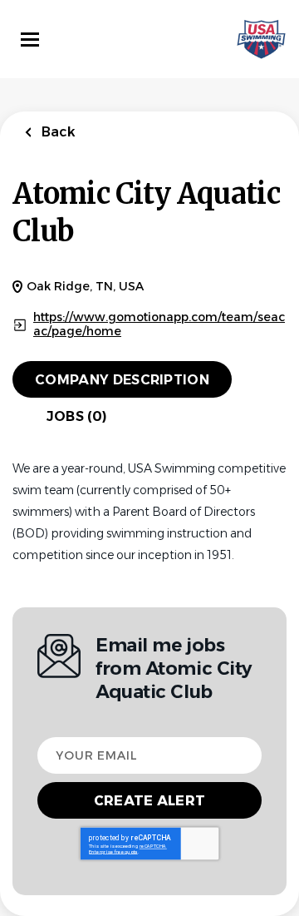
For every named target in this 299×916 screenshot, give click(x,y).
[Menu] (30, 39)
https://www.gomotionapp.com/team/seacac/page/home (159, 324)
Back (57, 132)
